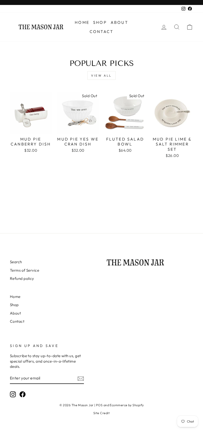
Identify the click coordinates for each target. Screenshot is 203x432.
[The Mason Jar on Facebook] (22, 394)
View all (101, 75)
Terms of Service (24, 270)
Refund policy (22, 278)
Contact (101, 31)
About (119, 22)
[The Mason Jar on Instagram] (13, 394)
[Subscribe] (80, 378)
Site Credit (101, 413)
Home (82, 22)
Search (16, 261)
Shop (100, 22)
